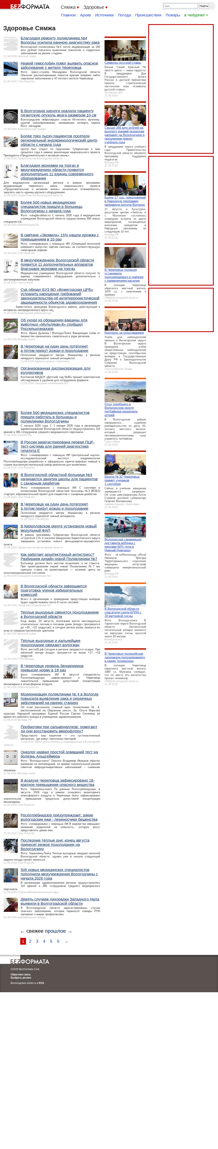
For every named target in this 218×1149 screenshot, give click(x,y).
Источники (104, 15)
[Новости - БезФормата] (25, 5)
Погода (124, 15)
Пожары (173, 15)
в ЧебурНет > (196, 15)
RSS (41, 983)
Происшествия (148, 15)
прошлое (55, 931)
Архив (85, 15)
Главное (68, 15)
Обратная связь (21, 974)
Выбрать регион (21, 977)
